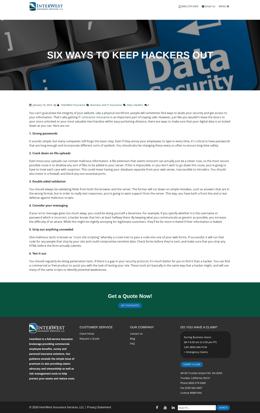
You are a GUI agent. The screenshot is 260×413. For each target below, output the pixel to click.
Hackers (138, 105)
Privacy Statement (99, 407)
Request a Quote (89, 338)
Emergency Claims (197, 352)
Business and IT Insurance (106, 105)
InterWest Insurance (72, 105)
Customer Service (96, 327)
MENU (223, 6)
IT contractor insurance (94, 117)
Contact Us (136, 333)
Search (223, 407)
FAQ (132, 343)
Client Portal (87, 333)
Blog (132, 338)
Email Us (209, 6)
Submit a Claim (191, 364)
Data (129, 105)
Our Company (142, 327)
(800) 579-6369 (189, 6)
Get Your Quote (130, 305)
